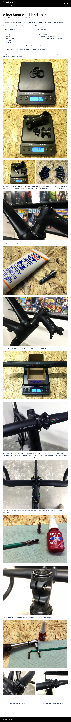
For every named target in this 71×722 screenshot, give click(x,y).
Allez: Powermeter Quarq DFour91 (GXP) (52, 703)
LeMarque (7, 17)
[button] (64, 3)
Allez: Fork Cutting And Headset (16, 703)
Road (23, 17)
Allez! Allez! (9, 2)
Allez (28, 17)
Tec (26, 17)
